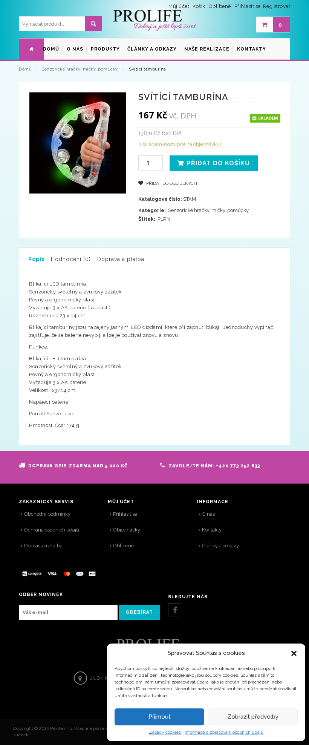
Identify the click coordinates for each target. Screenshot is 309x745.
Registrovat (277, 6)
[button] (294, 653)
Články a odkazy (220, 545)
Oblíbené (123, 545)
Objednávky (126, 530)
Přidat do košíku (218, 163)
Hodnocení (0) (71, 259)
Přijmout (159, 716)
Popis (36, 259)
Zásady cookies (165, 732)
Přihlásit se (247, 6)
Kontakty (212, 530)
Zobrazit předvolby (253, 716)
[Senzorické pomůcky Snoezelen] (154, 20)
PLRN (164, 219)
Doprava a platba (120, 259)
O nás (208, 514)
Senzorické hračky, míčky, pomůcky (79, 69)
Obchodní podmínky (47, 514)
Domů (25, 69)
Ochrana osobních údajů (51, 530)
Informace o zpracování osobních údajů (224, 732)
